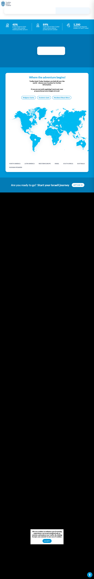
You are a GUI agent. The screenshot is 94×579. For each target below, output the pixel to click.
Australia (81, 163)
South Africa (68, 163)
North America (14, 163)
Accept (47, 541)
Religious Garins (28, 97)
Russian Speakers (15, 167)
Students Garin (44, 97)
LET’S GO (77, 185)
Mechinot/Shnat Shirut (62, 97)
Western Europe (45, 163)
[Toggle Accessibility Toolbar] (90, 575)
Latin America (30, 163)
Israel (57, 163)
